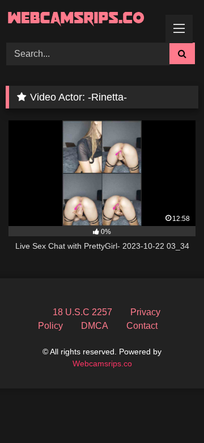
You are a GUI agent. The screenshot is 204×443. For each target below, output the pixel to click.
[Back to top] (168, 409)
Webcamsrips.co (102, 363)
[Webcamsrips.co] (84, 20)
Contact (142, 326)
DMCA (94, 326)
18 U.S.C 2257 (82, 312)
